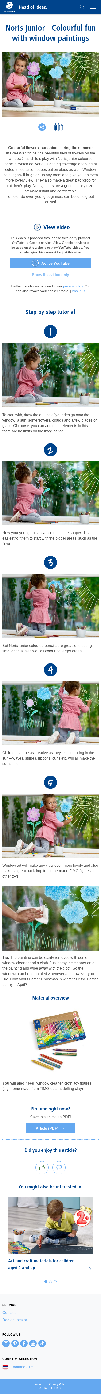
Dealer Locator (14, 1320)
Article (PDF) (47, 1128)
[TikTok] (42, 1343)
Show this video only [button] (50, 275)
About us (78, 291)
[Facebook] (24, 1343)
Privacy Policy (58, 1384)
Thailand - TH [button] (22, 1367)
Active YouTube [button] (55, 263)
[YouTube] (33, 1343)
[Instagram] (6, 1343)
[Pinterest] (15, 1343)
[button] (82, 7)
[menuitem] (50, 1312)
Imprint (39, 1384)
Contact (8, 1313)
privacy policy (73, 286)
